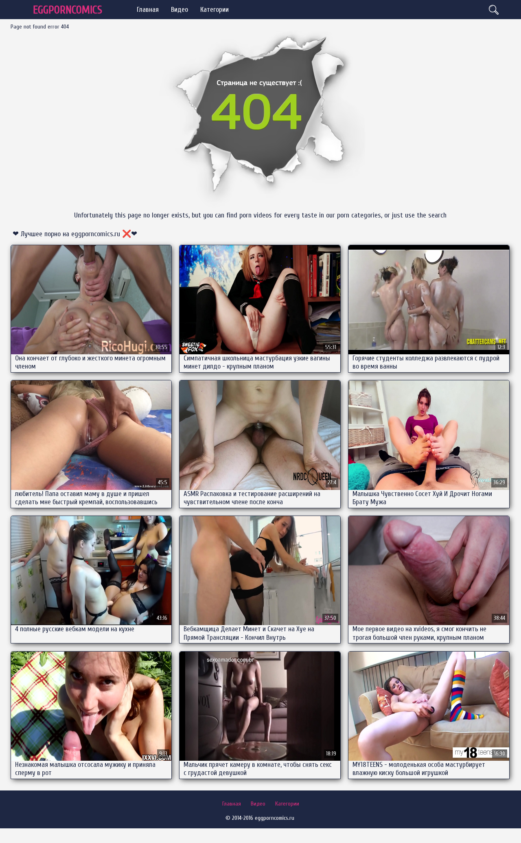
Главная (148, 9)
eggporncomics (67, 10)
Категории (214, 9)
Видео (179, 9)
